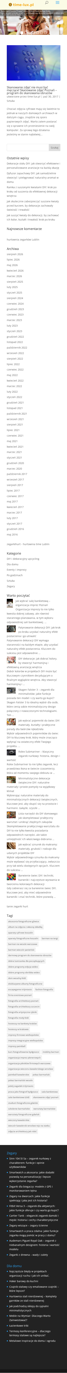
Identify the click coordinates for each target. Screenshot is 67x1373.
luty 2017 (12, 518)
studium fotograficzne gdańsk (23, 1102)
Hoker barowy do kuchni (23, 1281)
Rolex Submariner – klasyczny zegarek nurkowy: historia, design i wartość (33, 756)
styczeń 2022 (14, 397)
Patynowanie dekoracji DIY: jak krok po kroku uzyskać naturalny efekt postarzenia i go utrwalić (33, 632)
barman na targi (50, 938)
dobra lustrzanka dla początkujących (26, 961)
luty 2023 (12, 325)
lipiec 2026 (13, 259)
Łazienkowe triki (18, 1325)
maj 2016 (12, 534)
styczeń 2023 (14, 331)
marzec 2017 (14, 512)
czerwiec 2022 (15, 369)
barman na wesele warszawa (22, 944)
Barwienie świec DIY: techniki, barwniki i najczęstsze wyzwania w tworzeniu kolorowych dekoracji (33, 880)
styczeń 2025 (14, 292)
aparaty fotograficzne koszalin (23, 938)
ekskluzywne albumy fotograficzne (25, 983)
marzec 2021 (14, 452)
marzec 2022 (14, 386)
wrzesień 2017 (15, 479)
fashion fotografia (44, 989)
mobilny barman (51, 1051)
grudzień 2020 (15, 463)
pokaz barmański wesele (20, 1080)
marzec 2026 (14, 276)
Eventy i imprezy (16, 569)
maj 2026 (12, 265)
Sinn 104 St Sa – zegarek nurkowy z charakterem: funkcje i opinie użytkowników (30, 1163)
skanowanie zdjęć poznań (45, 1097)
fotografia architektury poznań (23, 1000)
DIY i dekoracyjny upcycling (23, 558)
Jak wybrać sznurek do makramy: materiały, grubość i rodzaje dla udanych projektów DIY (32, 849)
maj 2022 (12, 375)
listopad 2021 (15, 408)
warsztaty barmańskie (44, 1108)
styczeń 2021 (14, 457)
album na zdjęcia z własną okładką (25, 926)
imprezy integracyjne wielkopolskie (25, 1040)
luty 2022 (12, 391)
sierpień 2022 (15, 358)
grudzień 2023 (15, 309)
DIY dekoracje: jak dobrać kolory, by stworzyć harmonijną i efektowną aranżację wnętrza (32, 663)
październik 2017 (17, 474)
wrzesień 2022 (15, 353)
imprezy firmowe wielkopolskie (23, 1034)
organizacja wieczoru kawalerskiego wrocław (30, 1068)
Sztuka (11, 100)
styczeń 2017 (14, 523)
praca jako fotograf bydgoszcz (23, 1091)
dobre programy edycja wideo (23, 966)
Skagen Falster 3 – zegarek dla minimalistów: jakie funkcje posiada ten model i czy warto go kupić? (30, 694)
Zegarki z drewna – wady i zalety (28, 1254)
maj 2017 (12, 501)
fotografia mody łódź (18, 1017)
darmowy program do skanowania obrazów (29, 955)
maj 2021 (12, 441)
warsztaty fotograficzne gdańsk (23, 1114)
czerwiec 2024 (15, 303)
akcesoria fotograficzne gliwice (23, 921)
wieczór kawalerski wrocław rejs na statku (29, 1125)
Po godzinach (15, 575)
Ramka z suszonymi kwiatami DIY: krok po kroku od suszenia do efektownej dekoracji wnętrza (32, 191)
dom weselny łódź (17, 978)
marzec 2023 (14, 320)
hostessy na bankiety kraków (22, 1023)
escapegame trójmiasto (20, 989)
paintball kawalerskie (18, 1074)
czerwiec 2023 (15, 314)
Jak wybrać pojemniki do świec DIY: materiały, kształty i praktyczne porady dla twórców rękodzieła (33, 725)
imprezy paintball (16, 1046)
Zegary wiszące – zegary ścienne (28, 1225)
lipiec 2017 (13, 490)
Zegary (11, 586)
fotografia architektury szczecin (23, 1006)
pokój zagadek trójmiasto (20, 1086)
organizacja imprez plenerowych (24, 1057)
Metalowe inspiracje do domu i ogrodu (32, 1340)
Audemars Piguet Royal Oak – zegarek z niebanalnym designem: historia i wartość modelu (34, 1245)
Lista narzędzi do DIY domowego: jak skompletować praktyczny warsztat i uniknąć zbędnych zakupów (32, 818)
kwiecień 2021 (15, 446)
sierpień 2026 (15, 254)
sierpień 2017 (15, 485)
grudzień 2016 (15, 529)
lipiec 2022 (13, 364)
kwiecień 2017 (15, 507)
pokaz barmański (41, 1074)
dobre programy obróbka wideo (24, 972)
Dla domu (12, 564)
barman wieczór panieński (21, 949)
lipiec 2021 (13, 430)
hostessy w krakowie (18, 1029)
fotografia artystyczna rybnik (22, 1012)
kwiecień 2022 (15, 380)
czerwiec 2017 (15, 496)
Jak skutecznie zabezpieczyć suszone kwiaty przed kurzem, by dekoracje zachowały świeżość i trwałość (33, 206)
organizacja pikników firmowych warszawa (29, 1063)
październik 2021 (17, 413)
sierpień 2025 (15, 281)
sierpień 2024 (15, 298)
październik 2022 (17, 347)
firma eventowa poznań (20, 995)
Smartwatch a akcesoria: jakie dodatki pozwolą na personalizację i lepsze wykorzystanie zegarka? (31, 1177)
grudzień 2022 (15, 336)
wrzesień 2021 (15, 419)
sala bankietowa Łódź (18, 1097)
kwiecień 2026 (15, 270)
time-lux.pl (34, 96)
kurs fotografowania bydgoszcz (23, 1051)
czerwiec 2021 (15, 435)
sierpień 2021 (15, 424)
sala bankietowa (50, 1091)
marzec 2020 (14, 468)
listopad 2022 (15, 342)
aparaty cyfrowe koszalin (20, 932)
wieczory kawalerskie (18, 1120)
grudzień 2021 (15, 402)
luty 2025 (12, 287)
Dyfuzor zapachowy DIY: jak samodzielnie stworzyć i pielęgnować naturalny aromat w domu (33, 178)
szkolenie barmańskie (19, 1108)
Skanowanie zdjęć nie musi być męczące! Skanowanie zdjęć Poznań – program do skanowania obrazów (32, 90)
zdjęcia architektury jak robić (22, 1131)
